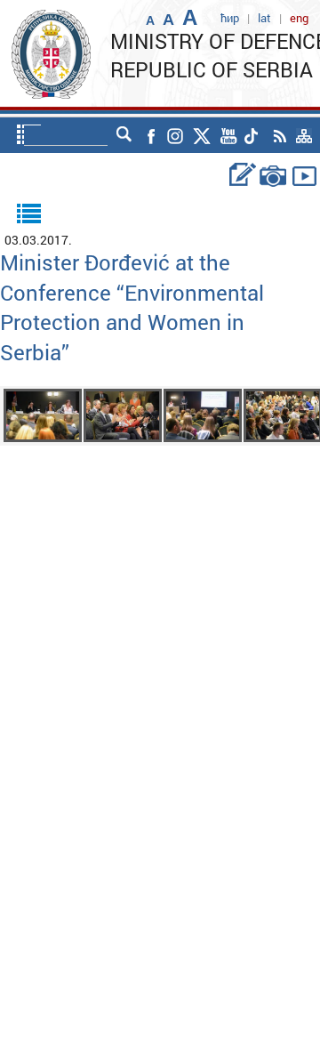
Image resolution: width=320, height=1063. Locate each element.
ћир (229, 18)
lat (264, 18)
